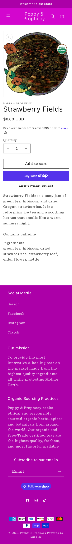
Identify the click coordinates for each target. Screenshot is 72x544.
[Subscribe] (59, 472)
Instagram (16, 323)
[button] (8, 16)
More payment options (36, 185)
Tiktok (13, 332)
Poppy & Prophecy (33, 532)
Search (14, 304)
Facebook (16, 314)
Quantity (10, 140)
